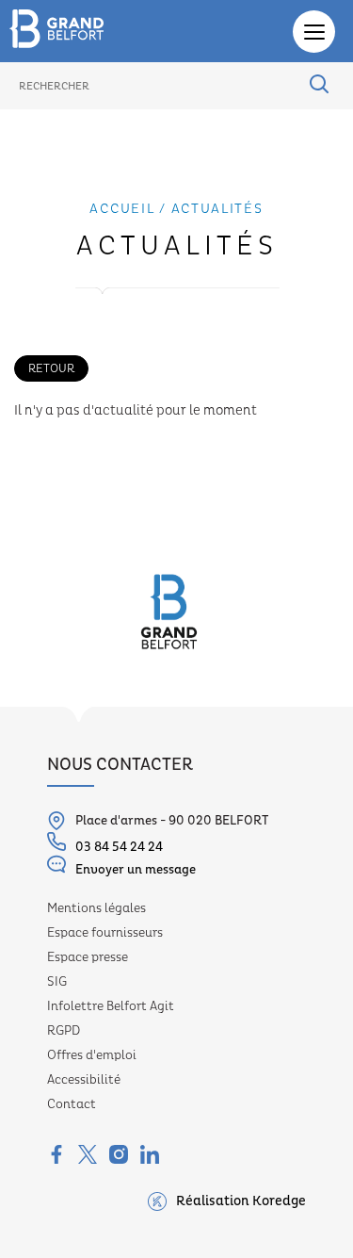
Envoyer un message (135, 869)
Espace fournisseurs (105, 932)
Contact (71, 1104)
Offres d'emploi (91, 1055)
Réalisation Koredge (241, 1201)
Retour (51, 368)
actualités (217, 209)
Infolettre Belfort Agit (110, 1006)
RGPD (63, 1030)
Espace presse (87, 957)
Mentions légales (96, 908)
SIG (57, 981)
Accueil (121, 209)
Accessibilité (83, 1079)
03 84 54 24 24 (119, 847)
